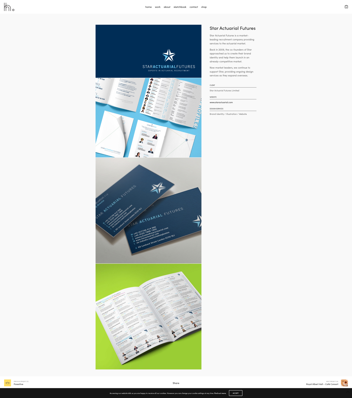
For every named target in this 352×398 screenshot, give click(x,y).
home (148, 7)
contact (194, 7)
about (167, 7)
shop (204, 7)
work (157, 7)
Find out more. (220, 393)
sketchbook (180, 7)
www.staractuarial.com (221, 102)
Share (176, 383)
